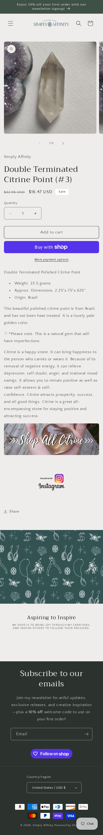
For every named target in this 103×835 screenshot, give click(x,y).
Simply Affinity (43, 825)
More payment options (52, 259)
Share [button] (14, 511)
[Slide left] (40, 143)
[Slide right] (63, 143)
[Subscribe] (86, 734)
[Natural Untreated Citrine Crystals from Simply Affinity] (51, 455)
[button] (10, 23)
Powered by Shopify (68, 825)
